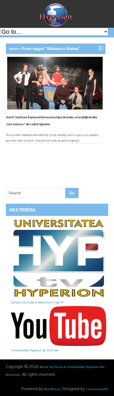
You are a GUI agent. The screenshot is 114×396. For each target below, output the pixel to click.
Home (13, 48)
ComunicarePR (97, 389)
